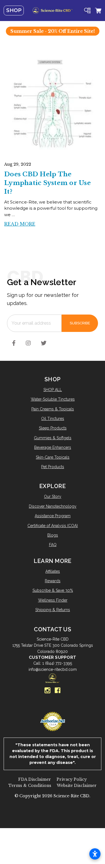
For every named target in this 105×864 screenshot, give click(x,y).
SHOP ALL (52, 389)
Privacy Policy (72, 779)
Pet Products (52, 467)
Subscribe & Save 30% (52, 590)
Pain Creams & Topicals (52, 409)
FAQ (53, 544)
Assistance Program (53, 516)
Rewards (52, 581)
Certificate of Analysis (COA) (52, 525)
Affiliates (52, 571)
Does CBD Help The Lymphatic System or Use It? (47, 182)
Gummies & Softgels (52, 438)
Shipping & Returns (52, 609)
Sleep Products (53, 428)
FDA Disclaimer (34, 779)
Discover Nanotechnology (52, 506)
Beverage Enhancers (52, 447)
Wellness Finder (52, 600)
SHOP (13, 10)
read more (19, 224)
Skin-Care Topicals (52, 457)
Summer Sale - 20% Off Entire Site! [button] (52, 31)
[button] (53, 809)
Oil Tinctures (52, 418)
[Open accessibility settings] (95, 854)
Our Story (52, 496)
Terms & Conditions (29, 785)
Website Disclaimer (77, 785)
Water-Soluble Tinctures (53, 399)
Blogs (52, 535)
